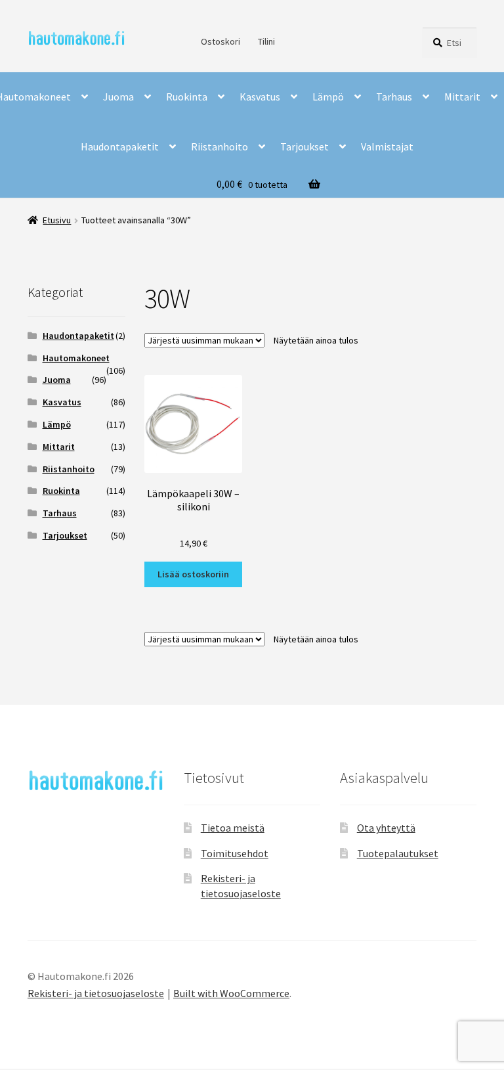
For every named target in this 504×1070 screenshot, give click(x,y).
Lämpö (328, 96)
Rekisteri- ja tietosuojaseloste (96, 993)
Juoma (118, 96)
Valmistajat (387, 146)
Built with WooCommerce (231, 993)
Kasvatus (260, 96)
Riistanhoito (219, 146)
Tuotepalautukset (397, 853)
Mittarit (462, 96)
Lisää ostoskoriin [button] (193, 574)
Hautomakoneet (76, 358)
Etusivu (57, 220)
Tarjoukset (304, 146)
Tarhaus (394, 96)
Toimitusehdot (234, 853)
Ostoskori (220, 41)
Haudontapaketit (120, 146)
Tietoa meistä (232, 827)
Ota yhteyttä (386, 827)
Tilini (266, 41)
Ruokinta (186, 96)
